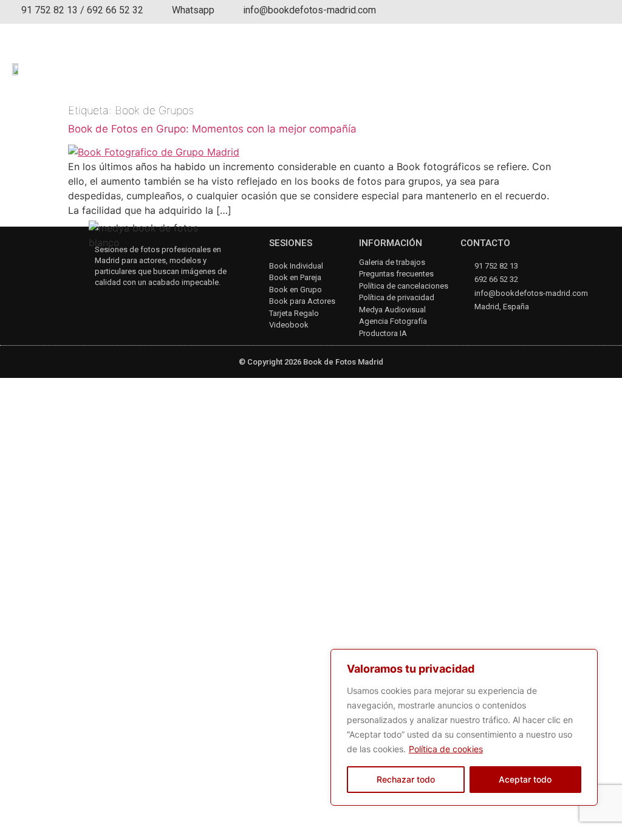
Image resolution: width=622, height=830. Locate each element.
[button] (601, 64)
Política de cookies (446, 749)
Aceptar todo (525, 779)
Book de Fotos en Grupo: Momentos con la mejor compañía (212, 129)
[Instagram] (100, 303)
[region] (464, 727)
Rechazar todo (406, 779)
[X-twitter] (165, 303)
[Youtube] (133, 303)
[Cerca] (585, 659)
